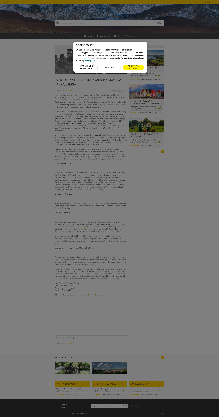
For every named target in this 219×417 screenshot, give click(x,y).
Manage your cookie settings (87, 67)
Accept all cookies (133, 67)
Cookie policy (89, 61)
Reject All (110, 67)
